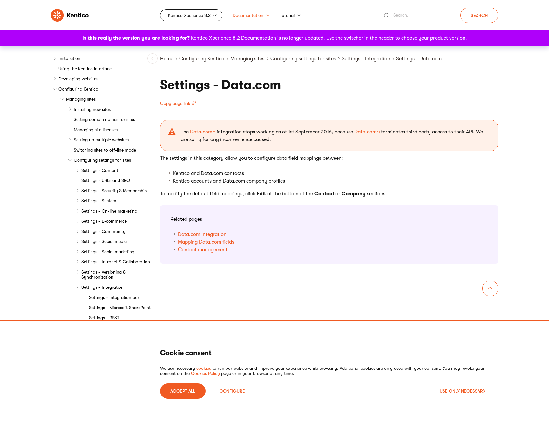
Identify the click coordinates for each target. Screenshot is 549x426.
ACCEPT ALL (182, 391)
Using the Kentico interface (85, 68)
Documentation (248, 15)
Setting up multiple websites (101, 139)
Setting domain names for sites (104, 119)
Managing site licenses (96, 129)
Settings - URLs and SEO (105, 180)
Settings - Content (99, 170)
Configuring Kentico (78, 88)
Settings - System (98, 200)
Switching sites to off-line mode (105, 149)
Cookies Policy (205, 373)
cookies (203, 368)
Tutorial (287, 15)
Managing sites (81, 99)
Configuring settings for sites (102, 160)
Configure (232, 391)
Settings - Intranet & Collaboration (115, 261)
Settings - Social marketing (107, 251)
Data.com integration (202, 234)
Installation (69, 58)
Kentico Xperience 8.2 (189, 15)
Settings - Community (103, 231)
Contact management (202, 250)
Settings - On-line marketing (109, 210)
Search (479, 15)
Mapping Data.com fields (206, 242)
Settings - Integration (102, 287)
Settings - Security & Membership (114, 190)
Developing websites (78, 78)
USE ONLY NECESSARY (462, 391)
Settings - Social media (104, 241)
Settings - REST (104, 317)
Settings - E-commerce (104, 221)
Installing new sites (92, 109)
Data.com (201, 132)
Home (166, 59)
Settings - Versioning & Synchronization (103, 274)
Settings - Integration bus (114, 297)
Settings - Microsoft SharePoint (120, 307)
